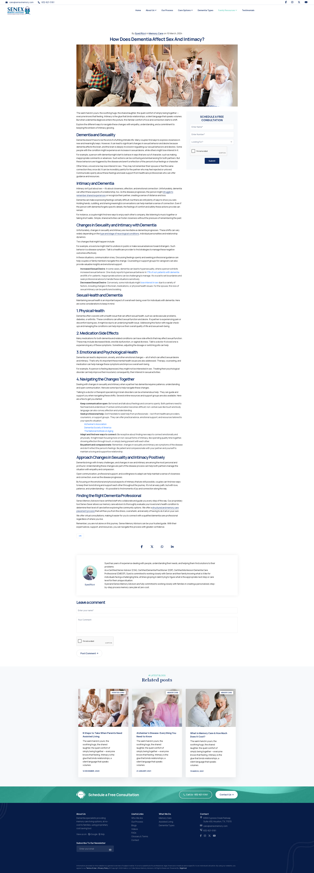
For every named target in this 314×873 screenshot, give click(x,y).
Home (138, 10)
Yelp (102, 834)
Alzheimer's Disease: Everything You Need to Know (156, 735)
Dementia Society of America (97, 427)
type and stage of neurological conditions (119, 233)
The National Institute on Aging (98, 431)
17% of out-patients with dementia (163, 272)
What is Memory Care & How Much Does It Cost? (208, 735)
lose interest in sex (149, 282)
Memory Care (156, 33)
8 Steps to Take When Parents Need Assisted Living (102, 735)
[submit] (110, 849)
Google (94, 834)
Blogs (134, 825)
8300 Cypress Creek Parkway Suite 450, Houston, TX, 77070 (217, 820)
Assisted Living (118, 693)
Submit (212, 160)
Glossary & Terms (139, 836)
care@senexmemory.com (21, 2)
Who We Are (137, 818)
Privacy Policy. (103, 868)
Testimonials (248, 10)
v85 (80, 536)
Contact (135, 840)
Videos (134, 829)
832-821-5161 (48, 2)
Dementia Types (205, 10)
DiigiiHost (183, 868)
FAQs (133, 832)
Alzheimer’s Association (95, 424)
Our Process (167, 10)
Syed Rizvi (140, 33)
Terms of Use (91, 868)
